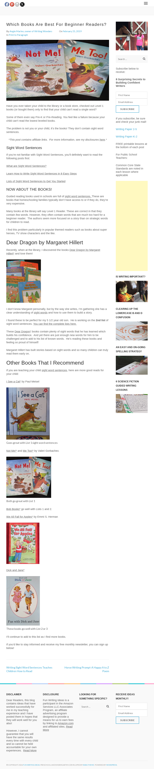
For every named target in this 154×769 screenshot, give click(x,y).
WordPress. (111, 765)
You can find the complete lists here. (55, 323)
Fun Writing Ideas (31, 765)
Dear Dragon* (23, 331)
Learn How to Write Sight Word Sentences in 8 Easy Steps (41, 173)
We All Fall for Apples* (19, 516)
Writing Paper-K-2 (126, 136)
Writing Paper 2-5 (126, 129)
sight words (41, 312)
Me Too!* (28, 450)
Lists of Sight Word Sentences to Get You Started (35, 181)
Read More (30, 750)
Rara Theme (88, 765)
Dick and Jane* (15, 570)
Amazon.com (66, 723)
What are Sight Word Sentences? (26, 166)
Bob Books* (13, 509)
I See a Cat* (13, 381)
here (102, 139)
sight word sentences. (78, 196)
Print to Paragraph (18, 34)
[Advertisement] (132, 226)
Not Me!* (11, 450)
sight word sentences (54, 370)
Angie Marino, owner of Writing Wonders (31, 31)
